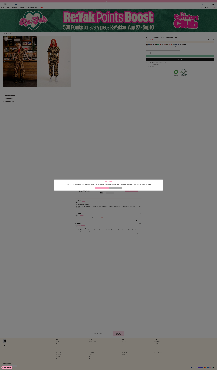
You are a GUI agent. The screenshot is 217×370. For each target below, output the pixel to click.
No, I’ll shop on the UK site (116, 188)
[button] (6, 367)
